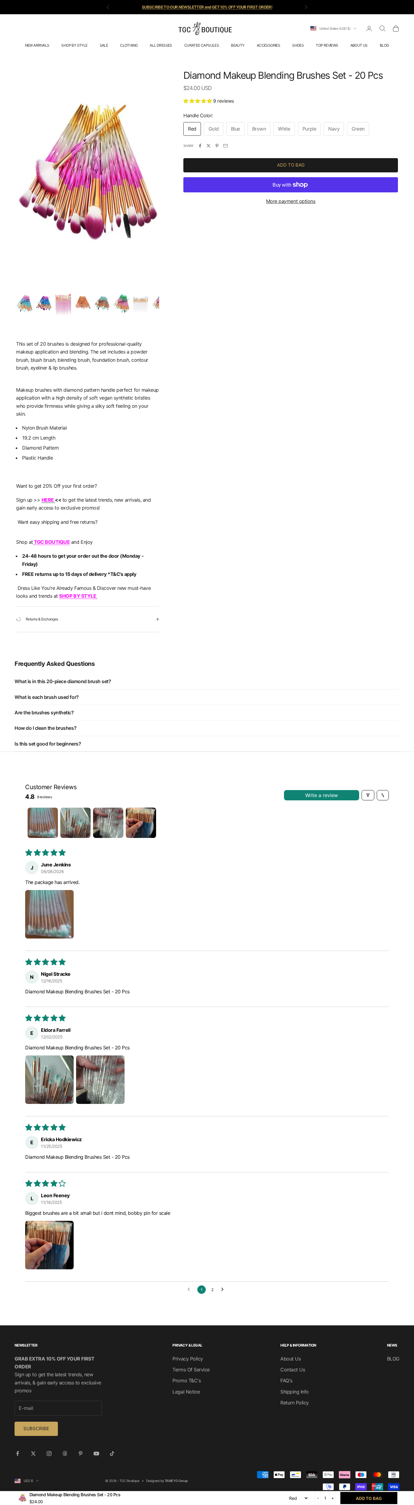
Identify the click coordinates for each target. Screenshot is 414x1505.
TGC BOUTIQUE (52, 542)
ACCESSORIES (268, 45)
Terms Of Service (190, 1370)
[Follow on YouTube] (96, 1453)
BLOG (384, 45)
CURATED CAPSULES (201, 45)
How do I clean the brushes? (45, 728)
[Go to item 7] (140, 303)
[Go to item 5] (102, 303)
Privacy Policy (187, 1359)
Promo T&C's (186, 1380)
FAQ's (286, 1380)
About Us (290, 1359)
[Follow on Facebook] (18, 1453)
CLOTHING (129, 45)
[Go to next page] (224, 1289)
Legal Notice (186, 1392)
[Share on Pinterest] (217, 145)
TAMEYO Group (176, 1481)
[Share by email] (225, 145)
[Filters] (368, 795)
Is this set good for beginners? (48, 744)
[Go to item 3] (63, 303)
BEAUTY (237, 45)
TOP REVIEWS (327, 45)
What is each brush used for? (47, 697)
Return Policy (294, 1403)
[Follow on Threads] (65, 1453)
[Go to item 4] (82, 303)
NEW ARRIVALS (37, 45)
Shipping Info (294, 1392)
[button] (198, 101)
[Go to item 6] (121, 303)
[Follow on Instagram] (49, 1453)
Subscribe (36, 1428)
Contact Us (292, 1370)
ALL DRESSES (161, 45)
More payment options (290, 201)
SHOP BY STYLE (74, 45)
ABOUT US (359, 45)
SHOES (298, 45)
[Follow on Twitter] (33, 1453)
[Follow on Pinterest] (81, 1453)
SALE (104, 45)
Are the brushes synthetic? (44, 712)
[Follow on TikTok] (112, 1453)
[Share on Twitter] (208, 145)
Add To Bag (291, 165)
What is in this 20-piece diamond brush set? (63, 681)
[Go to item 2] (43, 303)
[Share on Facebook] (200, 145)
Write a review (321, 795)
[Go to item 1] (24, 303)
